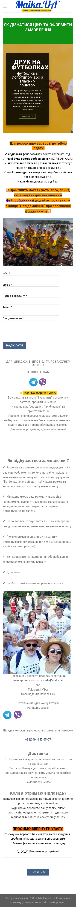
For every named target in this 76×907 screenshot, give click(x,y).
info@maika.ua (54, 680)
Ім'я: (6, 273)
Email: (7, 284)
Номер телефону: (15, 296)
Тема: (7, 307)
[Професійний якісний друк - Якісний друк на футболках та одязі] (38, 6)
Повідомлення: (13, 318)
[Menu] (5, 6)
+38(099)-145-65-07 (38, 739)
